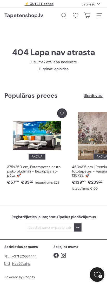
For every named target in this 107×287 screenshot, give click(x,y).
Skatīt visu (93, 96)
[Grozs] (87, 15)
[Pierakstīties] (78, 227)
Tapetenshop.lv (23, 15)
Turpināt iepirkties (54, 69)
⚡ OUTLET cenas (39, 4)
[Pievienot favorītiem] (62, 113)
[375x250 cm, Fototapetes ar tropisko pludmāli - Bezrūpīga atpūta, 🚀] (37, 147)
